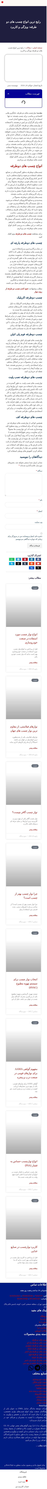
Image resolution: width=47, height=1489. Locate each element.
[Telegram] (37, 1368)
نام (40, 500)
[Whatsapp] (31, 1368)
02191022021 (15, 1296)
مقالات (28, 48)
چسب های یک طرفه (39, 1357)
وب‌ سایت (38, 522)
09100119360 (27, 1296)
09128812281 (35, 1299)
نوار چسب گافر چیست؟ (24, 812)
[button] (8, 94)
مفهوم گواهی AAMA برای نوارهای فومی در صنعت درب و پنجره (25, 1073)
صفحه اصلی (37, 48)
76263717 (39, 1296)
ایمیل (39, 511)
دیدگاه (39, 471)
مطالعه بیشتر (33, 662)
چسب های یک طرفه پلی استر (36, 1360)
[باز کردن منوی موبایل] (44, 3)
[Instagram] (44, 1368)
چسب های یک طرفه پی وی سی (35, 1363)
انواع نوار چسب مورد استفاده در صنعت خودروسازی (26, 638)
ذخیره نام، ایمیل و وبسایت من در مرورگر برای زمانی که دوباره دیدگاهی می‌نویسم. (25, 537)
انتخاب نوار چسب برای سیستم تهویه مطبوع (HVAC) (25, 983)
